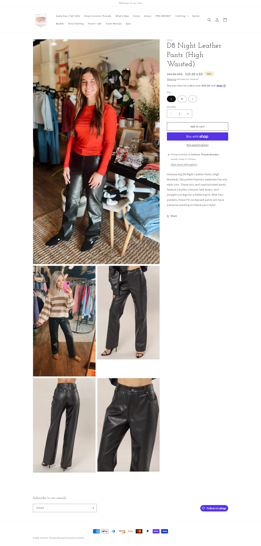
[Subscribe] (93, 508)
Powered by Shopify (75, 538)
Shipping (171, 79)
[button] (181, 16)
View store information (184, 164)
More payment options (197, 145)
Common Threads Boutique (53, 538)
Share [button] (173, 215)
